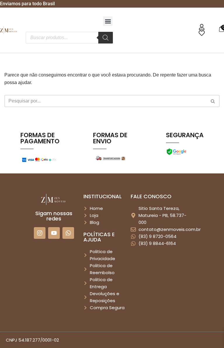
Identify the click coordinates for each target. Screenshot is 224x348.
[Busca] (213, 101)
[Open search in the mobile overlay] (69, 38)
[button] (108, 21)
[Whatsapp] (68, 233)
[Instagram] (40, 233)
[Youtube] (54, 233)
